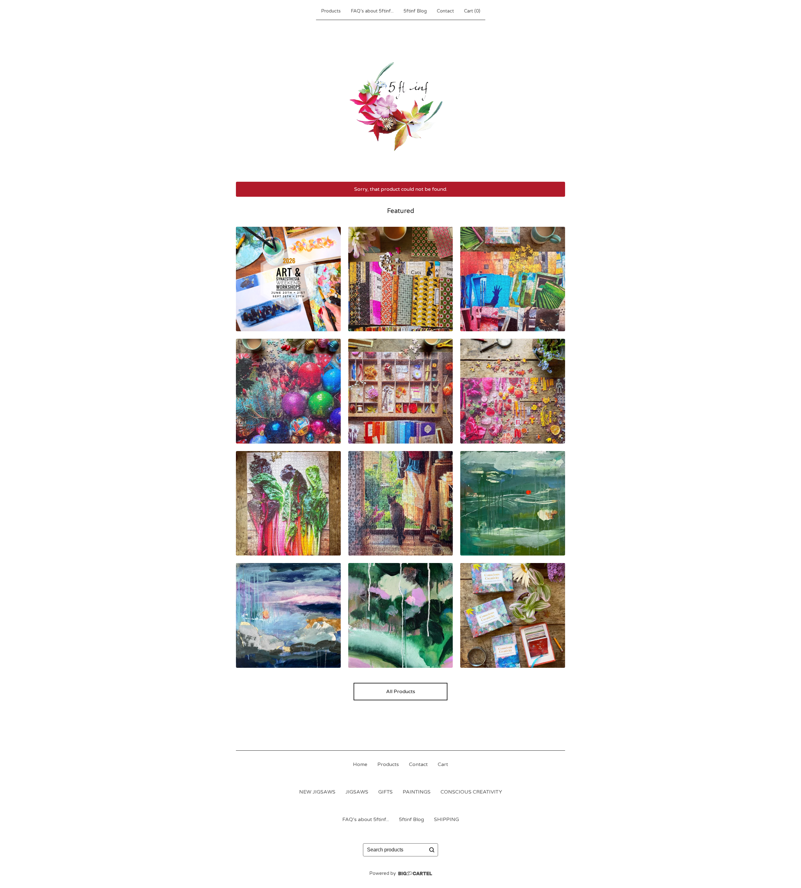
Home (360, 764)
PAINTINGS (417, 792)
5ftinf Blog (415, 11)
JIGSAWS (356, 792)
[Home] (400, 99)
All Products (400, 691)
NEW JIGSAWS (317, 792)
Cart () (472, 11)
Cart (443, 764)
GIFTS (385, 792)
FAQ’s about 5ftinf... (372, 11)
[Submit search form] (432, 850)
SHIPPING (446, 819)
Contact (445, 11)
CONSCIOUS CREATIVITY (471, 792)
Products (331, 11)
